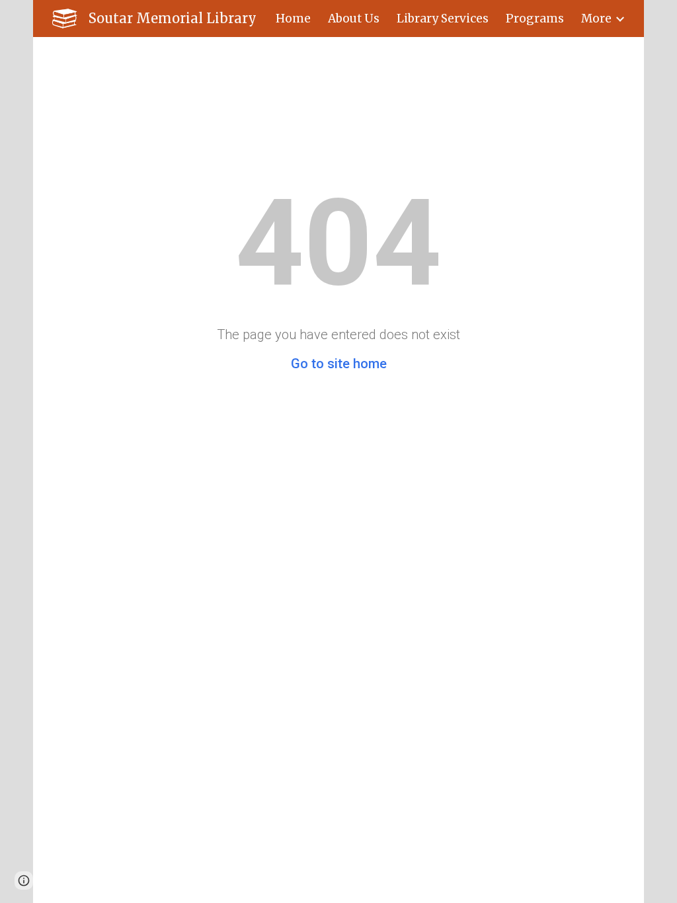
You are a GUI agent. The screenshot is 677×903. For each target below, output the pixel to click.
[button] (24, 880)
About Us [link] (353, 18)
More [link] (596, 18)
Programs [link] (535, 18)
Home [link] (293, 18)
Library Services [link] (443, 18)
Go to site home (339, 364)
